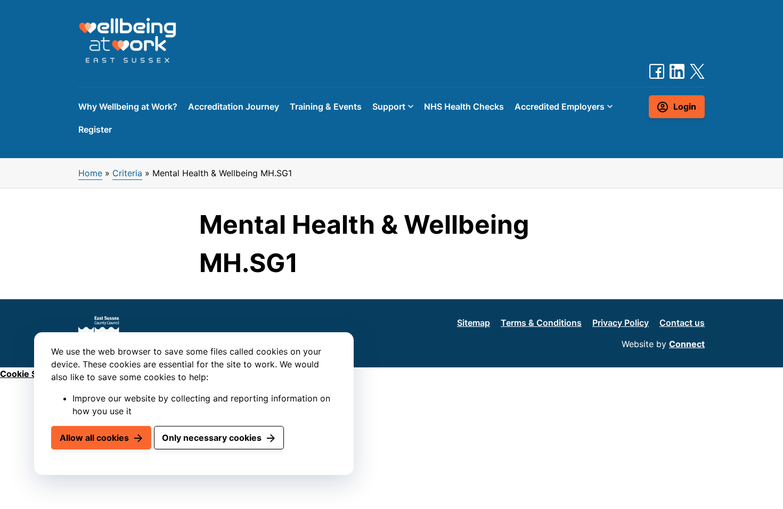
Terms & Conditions (541, 322)
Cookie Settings (33, 373)
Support (388, 106)
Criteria (127, 173)
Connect (687, 344)
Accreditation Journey (233, 106)
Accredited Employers (560, 106)
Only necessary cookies (212, 437)
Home (90, 173)
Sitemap (473, 322)
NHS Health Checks (464, 106)
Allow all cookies (94, 437)
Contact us (682, 322)
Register (95, 129)
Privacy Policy (620, 322)
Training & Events (326, 106)
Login (684, 106)
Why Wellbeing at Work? (127, 106)
